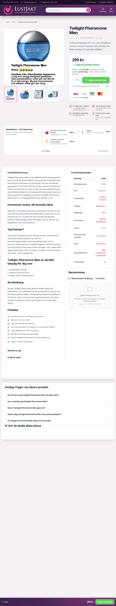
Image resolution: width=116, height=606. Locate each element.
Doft (13, 22)
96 (100, 190)
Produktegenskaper (81, 172)
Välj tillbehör (103, 151)
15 (102, 228)
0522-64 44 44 (91, 2)
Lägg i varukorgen (97, 80)
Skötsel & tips (14, 350)
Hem (8, 22)
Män (104, 212)
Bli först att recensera (87, 38)
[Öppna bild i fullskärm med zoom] (60, 82)
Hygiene (89, 131)
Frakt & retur (14, 357)
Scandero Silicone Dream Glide (57, 140)
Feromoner (101, 243)
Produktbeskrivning (17, 172)
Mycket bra (101, 206)
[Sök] (88, 10)
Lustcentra (101, 236)
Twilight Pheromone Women (58, 131)
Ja (105, 262)
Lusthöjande (100, 255)
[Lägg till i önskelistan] (107, 86)
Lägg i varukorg (105, 602)
